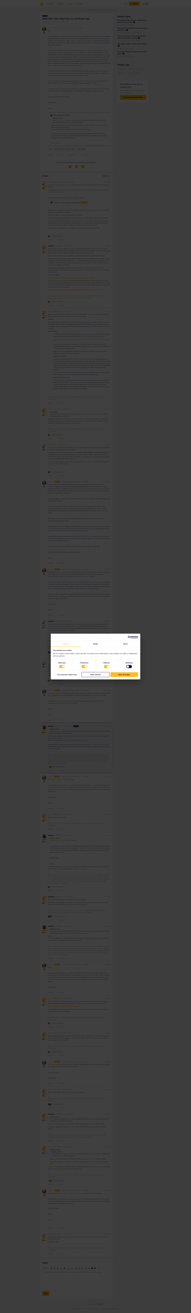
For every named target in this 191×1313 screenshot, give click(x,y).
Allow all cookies (124, 674)
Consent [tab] (66, 644)
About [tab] (125, 644)
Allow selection (95, 674)
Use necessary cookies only (67, 674)
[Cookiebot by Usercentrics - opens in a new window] (129, 637)
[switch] (84, 666)
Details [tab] (95, 644)
